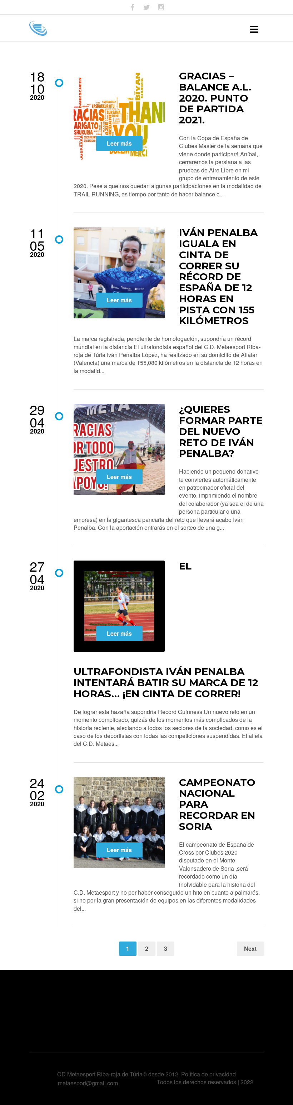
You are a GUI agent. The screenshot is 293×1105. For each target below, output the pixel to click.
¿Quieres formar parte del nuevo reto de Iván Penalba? (221, 431)
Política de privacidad (208, 1074)
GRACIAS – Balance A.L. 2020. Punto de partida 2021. (215, 98)
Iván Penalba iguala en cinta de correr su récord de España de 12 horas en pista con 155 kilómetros (218, 276)
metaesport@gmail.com (88, 1083)
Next (250, 948)
